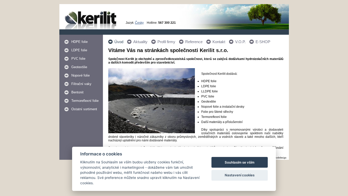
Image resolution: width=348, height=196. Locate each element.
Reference (194, 42)
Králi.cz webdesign (276, 157)
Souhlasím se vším (240, 162)
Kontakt (218, 42)
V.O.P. (240, 42)
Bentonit (77, 92)
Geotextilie (79, 67)
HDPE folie (79, 42)
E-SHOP (263, 42)
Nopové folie (80, 75)
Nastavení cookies (240, 175)
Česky (139, 22)
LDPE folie (79, 50)
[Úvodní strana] (90, 28)
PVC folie (78, 58)
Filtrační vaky (81, 84)
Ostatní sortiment (84, 109)
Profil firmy (166, 42)
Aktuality (140, 42)
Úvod (118, 42)
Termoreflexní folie (85, 101)
